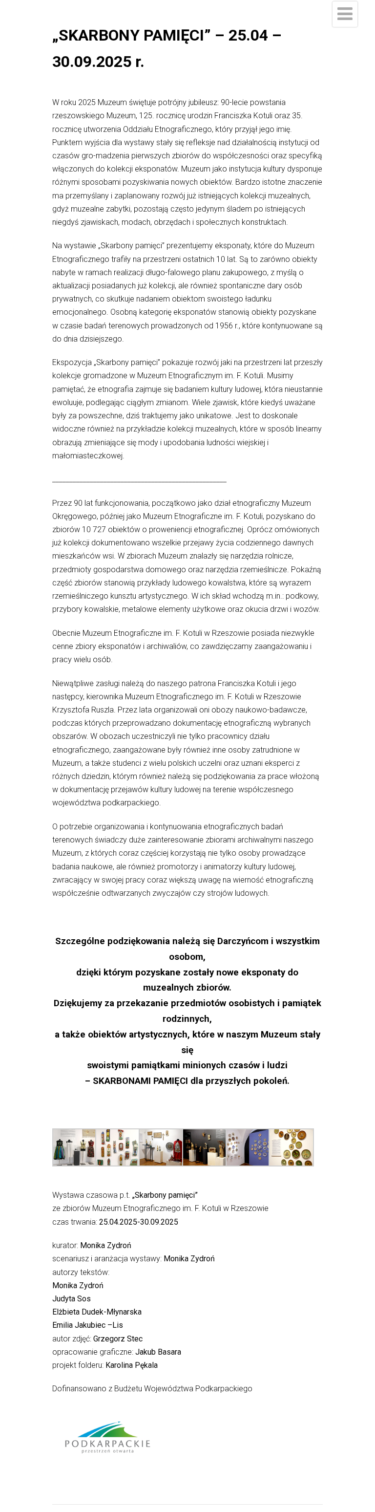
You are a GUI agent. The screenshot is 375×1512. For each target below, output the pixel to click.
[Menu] (345, 14)
